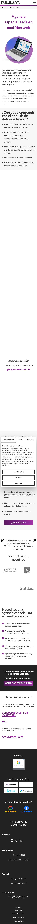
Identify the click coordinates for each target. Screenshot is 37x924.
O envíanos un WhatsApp (17, 860)
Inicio (4, 7)
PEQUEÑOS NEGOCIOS (14, 398)
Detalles (20, 440)
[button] (18, 398)
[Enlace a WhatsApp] (28, 860)
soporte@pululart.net (19, 883)
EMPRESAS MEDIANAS (14, 415)
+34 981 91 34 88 (18, 855)
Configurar (18, 483)
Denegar (19, 477)
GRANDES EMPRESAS (13, 418)
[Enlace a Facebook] (16, 840)
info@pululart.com (18, 879)
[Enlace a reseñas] (10, 809)
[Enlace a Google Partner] (18, 765)
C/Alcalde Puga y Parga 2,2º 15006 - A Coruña (18, 897)
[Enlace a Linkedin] (20, 840)
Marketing (10, 7)
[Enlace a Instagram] (12, 840)
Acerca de (30, 440)
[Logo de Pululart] (10, 2)
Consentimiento (8, 440)
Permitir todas (18, 472)
